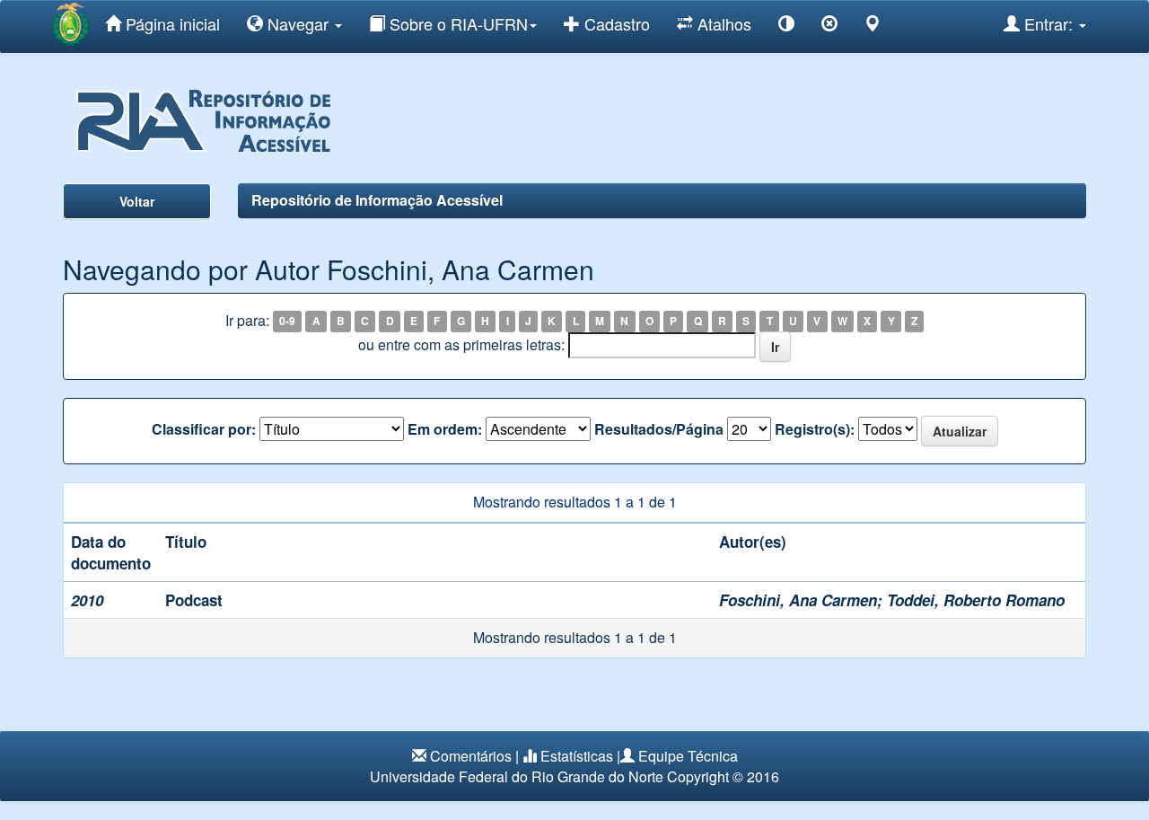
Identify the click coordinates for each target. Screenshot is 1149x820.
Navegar (298, 23)
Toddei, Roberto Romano (976, 600)
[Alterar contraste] (786, 26)
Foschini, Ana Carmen (798, 600)
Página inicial (170, 23)
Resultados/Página (659, 429)
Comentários (471, 755)
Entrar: (1048, 23)
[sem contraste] (829, 26)
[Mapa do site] (872, 26)
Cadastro (615, 23)
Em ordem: (445, 429)
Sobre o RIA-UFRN (456, 23)
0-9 (287, 321)
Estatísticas (576, 755)
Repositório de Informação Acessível (377, 200)
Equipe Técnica (688, 755)
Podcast (194, 600)
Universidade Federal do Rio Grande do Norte (516, 776)
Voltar (136, 201)
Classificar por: (204, 429)
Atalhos (722, 23)
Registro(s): (815, 429)
